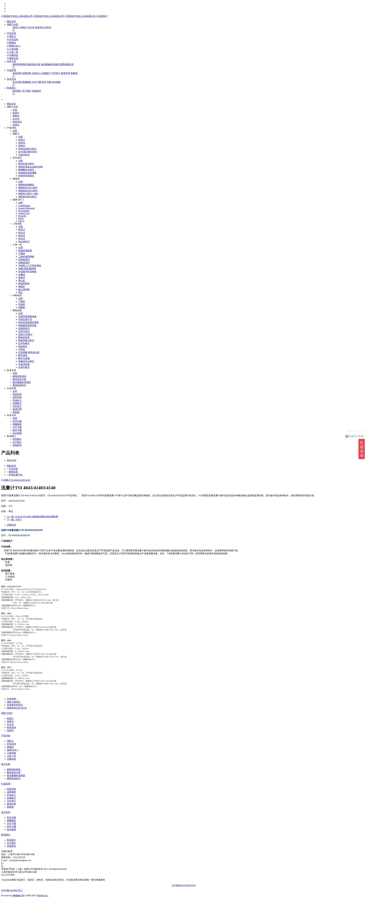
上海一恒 (13, 52)
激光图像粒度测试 (50, 64)
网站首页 (11, 21)
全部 (15, 110)
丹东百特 (13, 39)
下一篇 (14, 519)
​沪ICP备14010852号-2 (12, 890)
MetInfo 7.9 (18, 895)
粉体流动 (39, 27)
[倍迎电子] (48, 16)
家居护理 (65, 73)
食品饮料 (17, 73)
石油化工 (36, 73)
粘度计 (16, 27)
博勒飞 (12, 36)
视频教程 (26, 82)
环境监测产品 (15, 475)
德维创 (12, 42)
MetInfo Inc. (42, 895)
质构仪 (23, 27)
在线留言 (36, 91)
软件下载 (46, 82)
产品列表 (11, 33)
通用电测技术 (67, 64)
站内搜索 (55, 82)
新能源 (74, 73)
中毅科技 (13, 55)
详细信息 (11, 525)
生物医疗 (46, 73)
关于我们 (26, 91)
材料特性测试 (19, 64)
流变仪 (47, 27)
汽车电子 (55, 73)
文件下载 (36, 82)
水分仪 (30, 27)
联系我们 (17, 91)
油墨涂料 (26, 73)
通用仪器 (13, 58)
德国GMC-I (14, 46)
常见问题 (17, 82)
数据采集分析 (33, 64)
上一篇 (32, 516)
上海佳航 (13, 49)
